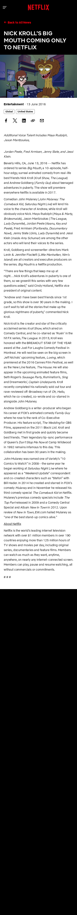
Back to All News (19, 22)
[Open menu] (5, 7)
